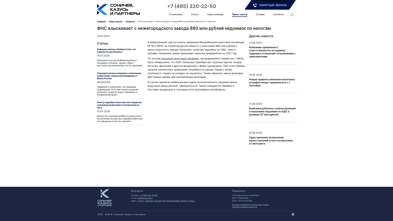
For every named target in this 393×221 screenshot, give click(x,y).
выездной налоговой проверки (180, 58)
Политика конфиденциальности (244, 207)
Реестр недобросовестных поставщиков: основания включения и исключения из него (119, 105)
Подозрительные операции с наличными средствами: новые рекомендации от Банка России (119, 76)
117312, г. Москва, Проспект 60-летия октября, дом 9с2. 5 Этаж (166, 201)
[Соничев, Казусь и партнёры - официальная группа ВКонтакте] (293, 214)
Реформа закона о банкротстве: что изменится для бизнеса (116, 50)
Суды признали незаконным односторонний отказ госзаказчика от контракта (271, 140)
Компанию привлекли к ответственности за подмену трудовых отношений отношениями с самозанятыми (272, 52)
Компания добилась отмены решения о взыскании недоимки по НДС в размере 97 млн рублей (272, 111)
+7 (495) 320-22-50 (191, 6)
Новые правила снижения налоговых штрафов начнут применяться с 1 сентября (272, 82)
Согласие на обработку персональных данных (250, 205)
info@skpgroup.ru (145, 198)
